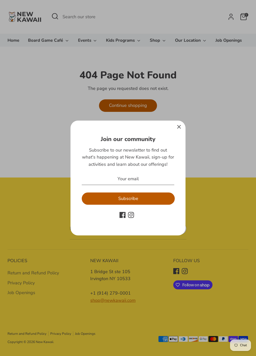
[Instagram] (131, 215)
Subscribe (128, 198)
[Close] (179, 127)
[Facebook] (123, 215)
